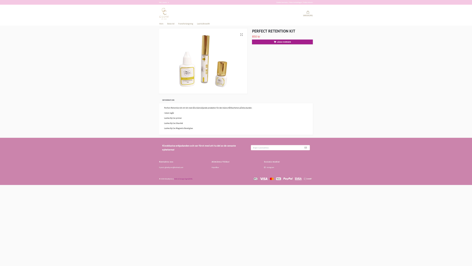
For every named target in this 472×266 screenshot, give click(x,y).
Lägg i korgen (284, 42)
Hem (161, 23)
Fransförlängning (185, 23)
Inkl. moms (163, 2)
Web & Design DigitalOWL (183, 179)
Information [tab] (168, 100)
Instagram (270, 167)
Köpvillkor (215, 167)
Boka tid (170, 23)
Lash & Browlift (203, 23)
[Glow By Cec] (164, 14)
